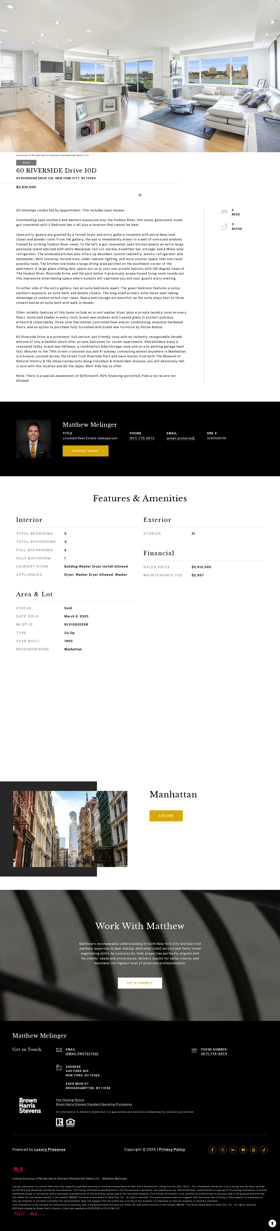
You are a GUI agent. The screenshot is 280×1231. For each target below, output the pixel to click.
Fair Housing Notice (70, 1099)
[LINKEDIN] (233, 1150)
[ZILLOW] (253, 1150)
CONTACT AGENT (85, 450)
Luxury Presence (50, 1149)
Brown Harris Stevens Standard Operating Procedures (94, 1104)
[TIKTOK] (264, 1150)
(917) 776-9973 (142, 438)
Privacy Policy (172, 1149)
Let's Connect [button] (140, 983)
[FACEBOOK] (212, 1150)
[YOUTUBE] (243, 1150)
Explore (166, 815)
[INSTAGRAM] (222, 1150)
